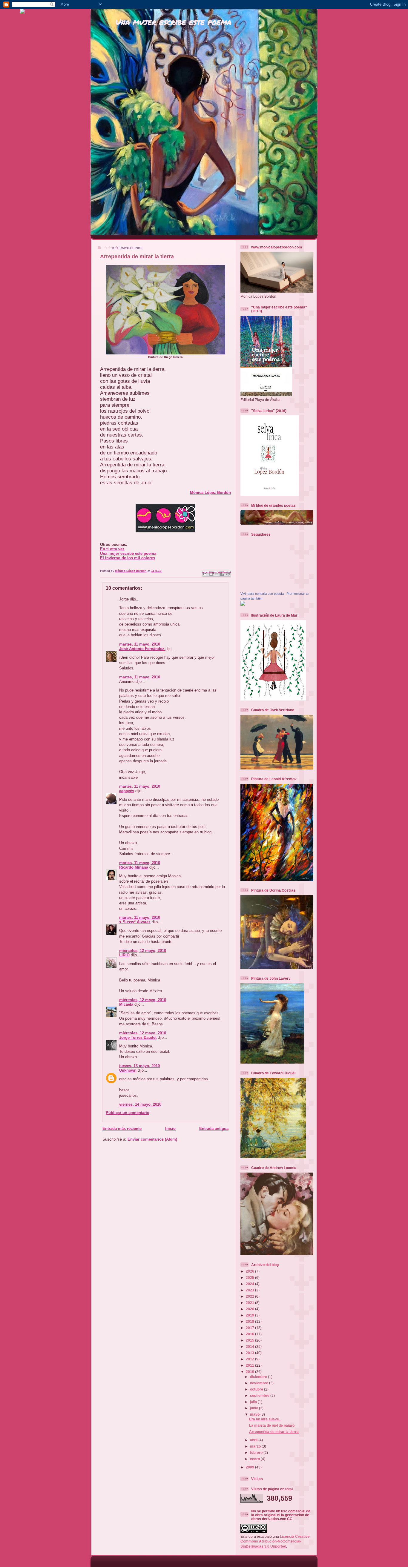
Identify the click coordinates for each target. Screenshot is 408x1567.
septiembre (260, 1395)
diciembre (259, 1377)
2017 (250, 1328)
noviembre (259, 1383)
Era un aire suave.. (265, 1419)
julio (254, 1402)
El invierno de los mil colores (127, 558)
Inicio (170, 1128)
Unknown (127, 1070)
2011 (250, 1365)
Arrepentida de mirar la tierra (274, 1432)
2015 (250, 1340)
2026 (250, 1271)
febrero (256, 1452)
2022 (250, 1296)
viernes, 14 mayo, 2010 (140, 1104)
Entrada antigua (213, 1128)
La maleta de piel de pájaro (272, 1425)
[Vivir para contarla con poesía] (242, 604)
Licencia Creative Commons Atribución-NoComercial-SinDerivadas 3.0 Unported (275, 1541)
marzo (256, 1446)
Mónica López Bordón (210, 492)
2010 (250, 1372)
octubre (257, 1389)
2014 (250, 1346)
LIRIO (124, 955)
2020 (250, 1309)
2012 (250, 1359)
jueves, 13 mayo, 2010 (139, 1066)
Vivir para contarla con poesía (262, 593)
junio (254, 1408)
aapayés (126, 791)
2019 (250, 1315)
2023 (250, 1290)
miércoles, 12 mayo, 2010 (142, 950)
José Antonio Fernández (142, 648)
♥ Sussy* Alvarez (135, 922)
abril (254, 1440)
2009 (250, 1467)
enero (255, 1459)
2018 (250, 1321)
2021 (250, 1303)
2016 (250, 1334)
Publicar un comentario (127, 1112)
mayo (255, 1414)
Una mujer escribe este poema (173, 21)
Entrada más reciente (122, 1128)
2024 (250, 1284)
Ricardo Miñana (133, 867)
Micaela (126, 1004)
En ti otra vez (112, 549)
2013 (250, 1353)
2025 (250, 1277)
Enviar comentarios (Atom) (152, 1139)
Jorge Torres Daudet (138, 1037)
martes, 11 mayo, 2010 (139, 644)
